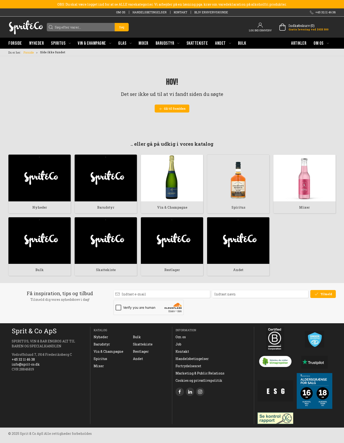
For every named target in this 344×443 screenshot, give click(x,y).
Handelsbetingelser (149, 12)
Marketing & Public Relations (200, 373)
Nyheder (39, 207)
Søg (121, 27)
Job (178, 344)
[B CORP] (275, 339)
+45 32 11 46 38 (23, 359)
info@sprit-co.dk (26, 364)
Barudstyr (105, 207)
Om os (120, 12)
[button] (61, 43)
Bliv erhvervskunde (211, 12)
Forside (28, 52)
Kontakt (180, 12)
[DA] (25, 27)
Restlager (172, 270)
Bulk (39, 270)
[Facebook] (180, 392)
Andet (238, 270)
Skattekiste (106, 270)
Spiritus (238, 207)
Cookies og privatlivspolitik (199, 380)
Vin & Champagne (172, 207)
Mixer (304, 207)
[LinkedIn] (190, 392)
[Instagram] (200, 392)
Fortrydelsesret (188, 366)
